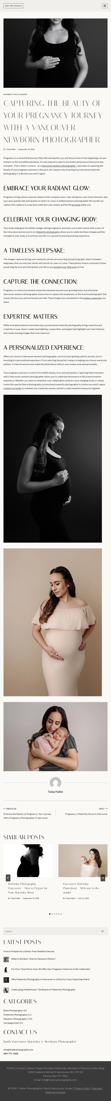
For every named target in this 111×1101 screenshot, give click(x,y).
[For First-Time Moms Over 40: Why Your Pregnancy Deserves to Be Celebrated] (6, 969)
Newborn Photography (14, 1018)
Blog (101, 1068)
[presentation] (28, 860)
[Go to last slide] (8, 877)
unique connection (93, 298)
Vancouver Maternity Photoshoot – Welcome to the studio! (81, 888)
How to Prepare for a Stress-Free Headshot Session (28, 951)
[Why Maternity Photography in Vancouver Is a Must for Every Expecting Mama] (6, 980)
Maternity (60, 1068)
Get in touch (13, 5)
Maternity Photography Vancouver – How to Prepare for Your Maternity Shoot (28, 888)
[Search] (102, 931)
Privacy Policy (82, 1088)
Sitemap (97, 1088)
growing (76, 204)
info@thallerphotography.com (18, 1049)
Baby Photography (12, 1010)
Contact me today (12, 388)
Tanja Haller (11, 149)
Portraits (48, 1068)
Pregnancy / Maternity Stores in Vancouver (86, 811)
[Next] (103, 877)
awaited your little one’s (65, 267)
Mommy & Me (89, 1068)
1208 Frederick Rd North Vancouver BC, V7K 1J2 (55, 1072)
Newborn (73, 1068)
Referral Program (55, 1092)
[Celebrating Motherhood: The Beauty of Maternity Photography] (6, 990)
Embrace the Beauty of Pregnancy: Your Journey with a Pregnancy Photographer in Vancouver (27, 813)
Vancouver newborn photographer (59, 165)
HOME (10, 1068)
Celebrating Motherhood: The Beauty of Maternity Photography (43, 989)
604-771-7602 (10, 1053)
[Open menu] (105, 5)
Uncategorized (10, 1022)
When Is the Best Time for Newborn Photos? (33, 958)
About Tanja (34, 1068)
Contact (20, 1068)
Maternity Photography (15, 94)
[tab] (49, 914)
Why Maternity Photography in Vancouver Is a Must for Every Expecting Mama (50, 979)
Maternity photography (47, 231)
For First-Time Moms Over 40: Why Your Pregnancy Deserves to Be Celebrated (50, 969)
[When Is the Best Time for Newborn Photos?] (6, 959)
